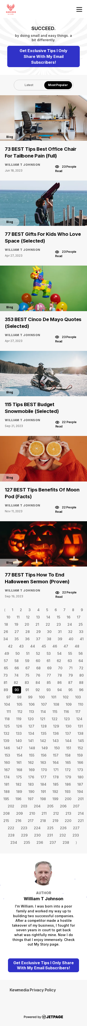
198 (43, 799)
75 (27, 675)
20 (27, 624)
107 (44, 704)
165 (68, 762)
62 (59, 661)
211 (44, 813)
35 (16, 639)
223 (24, 828)
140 (19, 741)
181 (6, 784)
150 (57, 748)
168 (19, 770)
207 (76, 806)
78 (60, 675)
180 (80, 777)
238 (66, 842)
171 (55, 770)
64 (81, 661)
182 (19, 784)
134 (31, 733)
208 (6, 813)
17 (78, 617)
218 (43, 821)
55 (70, 653)
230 (37, 835)
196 (18, 799)
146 (7, 748)
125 (7, 726)
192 (55, 791)
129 (56, 726)
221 (81, 821)
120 (31, 719)
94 (59, 690)
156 (43, 755)
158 (68, 755)
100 (42, 697)
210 (32, 813)
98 (19, 697)
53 (49, 653)
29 (38, 632)
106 (32, 704)
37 (38, 639)
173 (80, 770)
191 (43, 791)
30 (49, 632)
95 (70, 690)
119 (18, 719)
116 (66, 712)
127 (31, 726)
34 (5, 639)
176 (31, 777)
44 (32, 646)
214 (81, 813)
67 (27, 668)
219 (55, 821)
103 (78, 697)
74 (16, 675)
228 (11, 835)
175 (19, 777)
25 (81, 624)
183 (31, 784)
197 (31, 799)
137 (68, 733)
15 (58, 617)
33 (81, 632)
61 (48, 661)
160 (7, 762)
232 (62, 835)
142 (43, 741)
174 (7, 777)
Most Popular (58, 85)
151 (68, 748)
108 (56, 704)
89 (6, 690)
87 (70, 682)
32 (70, 632)
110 (80, 704)
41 (82, 639)
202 (11, 806)
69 (49, 668)
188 (7, 791)
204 (37, 806)
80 (81, 675)
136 (56, 733)
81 (5, 682)
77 (49, 675)
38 (49, 639)
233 (75, 835)
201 (81, 799)
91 (27, 690)
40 (71, 639)
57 (6, 661)
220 (68, 821)
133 (19, 733)
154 (19, 755)
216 (18, 821)
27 (16, 632)
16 (68, 617)
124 (79, 719)
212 (56, 813)
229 (24, 835)
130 (68, 726)
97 (8, 697)
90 (16, 690)
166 (80, 762)
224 (37, 828)
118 (7, 719)
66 (16, 668)
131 (80, 726)
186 (68, 784)
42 (10, 646)
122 (55, 719)
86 (59, 682)
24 (69, 624)
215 (6, 821)
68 (38, 668)
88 (81, 682)
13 (38, 617)
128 (44, 726)
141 (31, 741)
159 (80, 755)
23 (59, 624)
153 (7, 755)
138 (80, 733)
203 (24, 806)
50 (17, 653)
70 (60, 668)
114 (43, 712)
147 (19, 748)
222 (11, 828)
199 (55, 799)
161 (19, 762)
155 (31, 755)
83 (27, 682)
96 (81, 690)
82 (16, 682)
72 (81, 668)
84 (38, 682)
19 (16, 624)
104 (7, 704)
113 (31, 712)
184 (43, 784)
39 (60, 639)
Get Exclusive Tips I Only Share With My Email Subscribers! (43, 56)
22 (48, 624)
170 (44, 770)
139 (6, 741)
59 (27, 661)
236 (39, 842)
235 (27, 842)
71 (70, 668)
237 (53, 842)
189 (19, 791)
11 (18, 617)
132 (6, 733)
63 (70, 661)
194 (80, 791)
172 (68, 770)
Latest (29, 85)
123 (67, 719)
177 (43, 777)
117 (77, 712)
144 (68, 741)
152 (80, 748)
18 (6, 624)
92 (38, 690)
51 (27, 653)
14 (48, 617)
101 (53, 697)
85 (49, 682)
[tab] (29, 85)
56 (81, 653)
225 (50, 828)
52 (38, 653)
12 (28, 617)
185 (55, 784)
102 (66, 697)
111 (9, 712)
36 (27, 639)
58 (16, 661)
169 (32, 770)
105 (19, 704)
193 (68, 791)
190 (31, 791)
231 (50, 835)
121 (42, 719)
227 (76, 828)
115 (54, 712)
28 (27, 632)
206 (63, 806)
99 (30, 697)
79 (70, 675)
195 (6, 799)
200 (68, 799)
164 (56, 762)
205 (50, 806)
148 (32, 748)
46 (54, 646)
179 (68, 777)
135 (43, 733)
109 (69, 704)
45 (44, 646)
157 (55, 755)
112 (19, 712)
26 (6, 632)
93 (48, 690)
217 (31, 821)
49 (6, 653)
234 (13, 842)
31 (60, 632)
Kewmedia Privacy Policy (33, 989)
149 (45, 748)
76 (38, 675)
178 (56, 777)
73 (5, 675)
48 (77, 646)
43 (21, 646)
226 (63, 828)
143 (56, 741)
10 (8, 617)
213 (68, 813)
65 (6, 668)
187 (80, 784)
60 (38, 661)
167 (7, 770)
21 (37, 624)
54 (59, 653)
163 (43, 762)
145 (81, 741)
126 (19, 726)
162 (31, 762)
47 (66, 646)
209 (19, 813)
